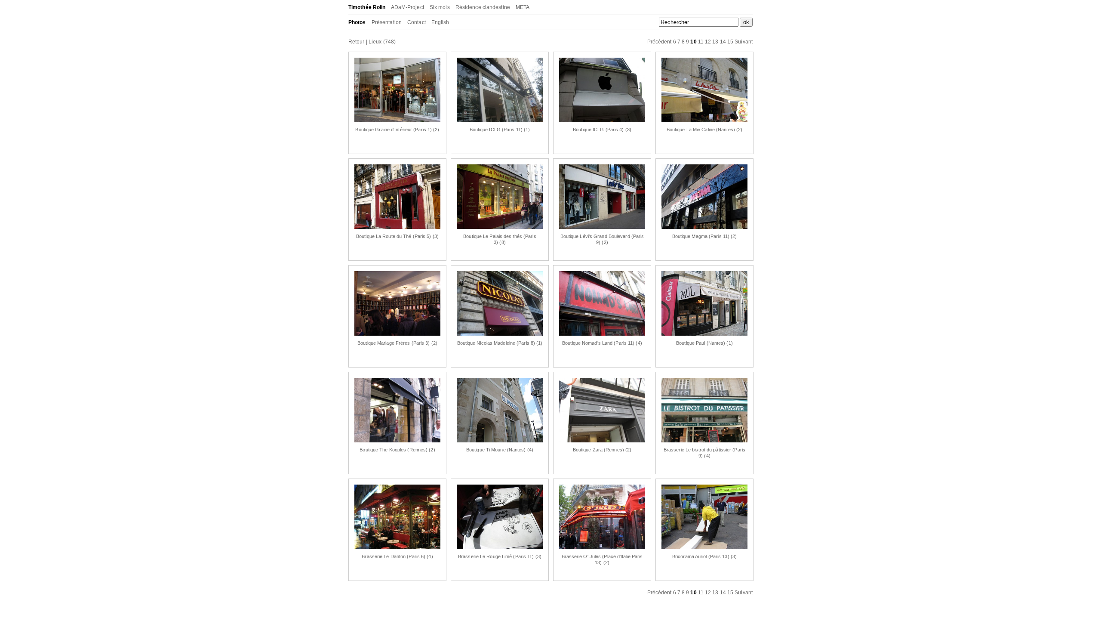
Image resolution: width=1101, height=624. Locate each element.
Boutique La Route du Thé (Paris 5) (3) (397, 236)
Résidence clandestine (482, 7)
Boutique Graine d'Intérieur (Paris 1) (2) (397, 129)
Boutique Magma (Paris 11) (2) (704, 236)
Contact (416, 22)
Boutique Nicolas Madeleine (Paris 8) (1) (500, 343)
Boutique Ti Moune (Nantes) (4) (499, 449)
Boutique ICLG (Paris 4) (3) (602, 129)
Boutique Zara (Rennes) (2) (602, 449)
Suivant (744, 42)
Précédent (659, 42)
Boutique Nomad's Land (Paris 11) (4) (602, 343)
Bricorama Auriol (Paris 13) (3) (704, 556)
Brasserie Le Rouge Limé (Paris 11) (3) (499, 556)
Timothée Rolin (366, 7)
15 (730, 42)
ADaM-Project (407, 7)
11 (701, 42)
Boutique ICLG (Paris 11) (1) (500, 129)
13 (715, 42)
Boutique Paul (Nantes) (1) (704, 343)
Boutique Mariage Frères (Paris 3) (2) (397, 343)
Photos (357, 22)
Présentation (387, 22)
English (440, 22)
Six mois (440, 7)
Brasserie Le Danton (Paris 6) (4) (397, 556)
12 (708, 42)
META (522, 7)
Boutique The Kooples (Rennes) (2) (397, 449)
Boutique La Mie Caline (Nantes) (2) (705, 129)
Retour (356, 42)
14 (723, 42)
